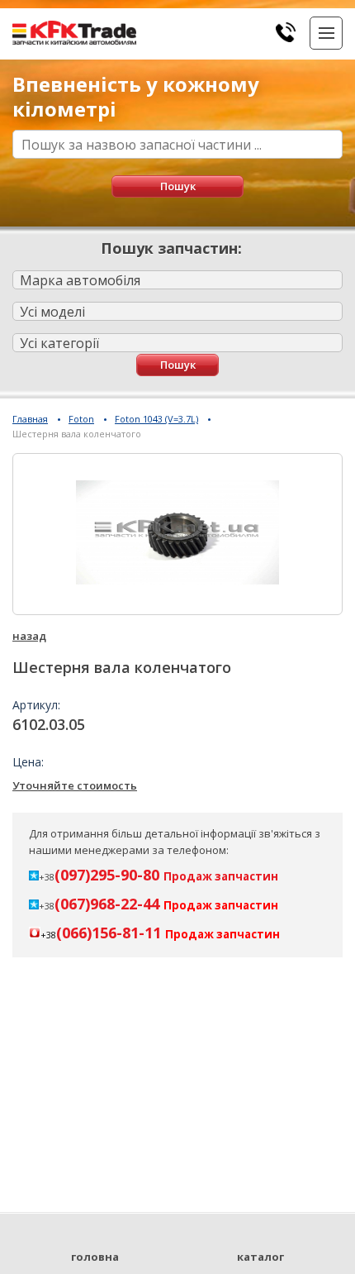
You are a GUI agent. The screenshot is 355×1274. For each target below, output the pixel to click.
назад (29, 635)
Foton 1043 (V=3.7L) (156, 419)
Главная (30, 419)
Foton (81, 419)
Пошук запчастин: (171, 248)
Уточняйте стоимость (74, 785)
